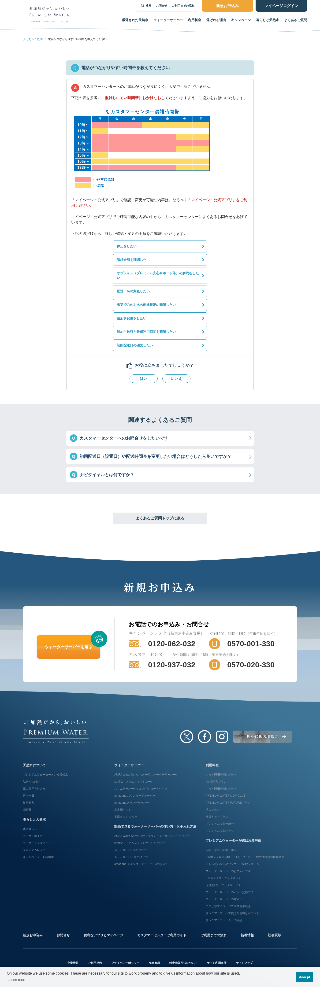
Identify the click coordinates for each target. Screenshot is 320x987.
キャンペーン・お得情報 (38, 857)
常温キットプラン (217, 816)
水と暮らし (30, 829)
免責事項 (154, 963)
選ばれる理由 (216, 20)
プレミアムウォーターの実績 (224, 920)
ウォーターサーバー (129, 765)
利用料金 (194, 20)
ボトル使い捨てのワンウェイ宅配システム (232, 864)
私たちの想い (31, 781)
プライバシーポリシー (125, 963)
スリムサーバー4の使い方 (130, 850)
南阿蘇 (27, 809)
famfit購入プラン (216, 781)
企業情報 (72, 963)
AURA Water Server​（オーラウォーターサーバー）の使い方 (152, 836)
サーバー (168, 20)
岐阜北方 (28, 802)
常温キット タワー (126, 816)
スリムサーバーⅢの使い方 (131, 857)
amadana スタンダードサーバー (134, 795)
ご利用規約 (95, 963)
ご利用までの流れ (183, 5)
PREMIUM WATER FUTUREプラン (228, 802)
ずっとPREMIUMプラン (221, 788)
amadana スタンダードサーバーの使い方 (140, 864)
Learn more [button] (16, 980)
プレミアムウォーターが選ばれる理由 (233, 840)
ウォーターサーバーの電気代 (224, 899)
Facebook (204, 736)
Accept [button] (304, 977)
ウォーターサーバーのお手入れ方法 (228, 871)
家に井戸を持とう (34, 788)
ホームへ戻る (56, 731)
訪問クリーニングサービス (224, 885)
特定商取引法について (183, 963)
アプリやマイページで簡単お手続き (228, 906)
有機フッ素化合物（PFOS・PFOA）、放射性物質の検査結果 (245, 857)
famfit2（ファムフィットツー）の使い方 (139, 843)
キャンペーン (241, 20)
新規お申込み (33, 935)
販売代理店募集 (262, 737)
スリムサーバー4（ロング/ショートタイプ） (142, 788)
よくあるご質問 (295, 20)
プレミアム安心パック (220, 830)
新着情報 (247, 935)
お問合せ (161, 5)
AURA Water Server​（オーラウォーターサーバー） (146, 774)
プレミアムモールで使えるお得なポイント (232, 913)
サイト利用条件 (217, 963)
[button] (160, 438)
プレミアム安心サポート (221, 823)
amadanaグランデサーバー (131, 802)
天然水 (135, 20)
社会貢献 (274, 935)
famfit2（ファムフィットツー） (134, 781)
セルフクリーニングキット (224, 878)
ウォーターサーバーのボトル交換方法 (229, 892)
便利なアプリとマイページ (103, 935)
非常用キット (122, 809)
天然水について (34, 765)
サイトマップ (244, 963)
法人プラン (213, 809)
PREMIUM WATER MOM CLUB (226, 795)
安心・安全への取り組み (221, 850)
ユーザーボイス (33, 836)
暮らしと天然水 (267, 20)
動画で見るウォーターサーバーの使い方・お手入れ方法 (155, 826)
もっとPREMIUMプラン (221, 774)
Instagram (222, 737)
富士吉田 (28, 795)
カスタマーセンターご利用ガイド (161, 935)
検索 (148, 5)
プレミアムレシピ (34, 850)
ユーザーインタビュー (37, 843)
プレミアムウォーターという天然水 (45, 774)
